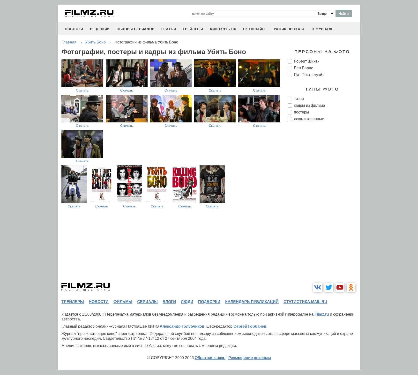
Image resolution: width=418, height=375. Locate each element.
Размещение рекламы (249, 358)
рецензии (100, 29)
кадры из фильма (309, 105)
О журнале (323, 29)
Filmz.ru (321, 314)
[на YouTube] (340, 287)
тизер (299, 99)
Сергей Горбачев (249, 326)
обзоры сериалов (136, 29)
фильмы (122, 302)
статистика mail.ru (305, 302)
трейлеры (193, 29)
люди (187, 302)
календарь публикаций (252, 302)
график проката (288, 29)
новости (74, 29)
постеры (301, 112)
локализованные (309, 119)
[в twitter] (328, 287)
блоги (169, 302)
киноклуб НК (223, 29)
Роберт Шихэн (307, 61)
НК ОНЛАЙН (254, 29)
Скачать (82, 90)
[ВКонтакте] (317, 287)
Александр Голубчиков (182, 326)
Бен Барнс (303, 68)
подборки (209, 302)
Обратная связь (210, 358)
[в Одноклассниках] (351, 287)
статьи (168, 29)
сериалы (147, 302)
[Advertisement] (324, 205)
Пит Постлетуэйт (309, 75)
